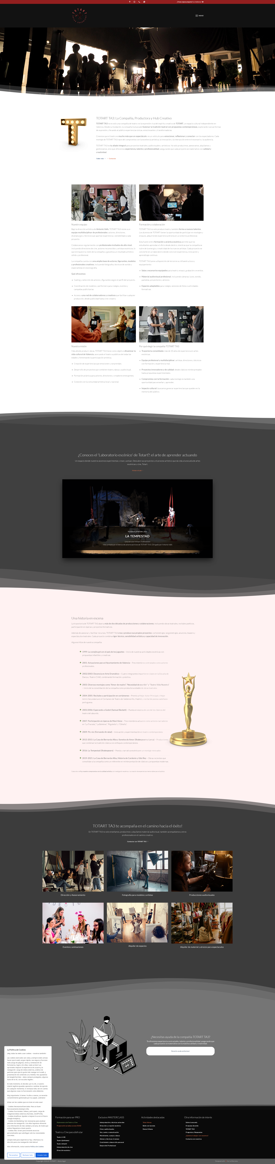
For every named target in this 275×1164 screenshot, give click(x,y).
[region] (28, 1103)
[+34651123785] (144, 1)
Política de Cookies (37, 1147)
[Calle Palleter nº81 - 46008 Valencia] (130, 1)
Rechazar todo (28, 1155)
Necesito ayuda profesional (180, 1051)
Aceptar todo (42, 1155)
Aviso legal (62, 1161)
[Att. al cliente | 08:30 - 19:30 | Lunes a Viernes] (135, 1)
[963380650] (139, 1)
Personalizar (13, 1155)
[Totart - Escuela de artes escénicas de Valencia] (83, 16)
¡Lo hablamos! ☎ (190, 2)
